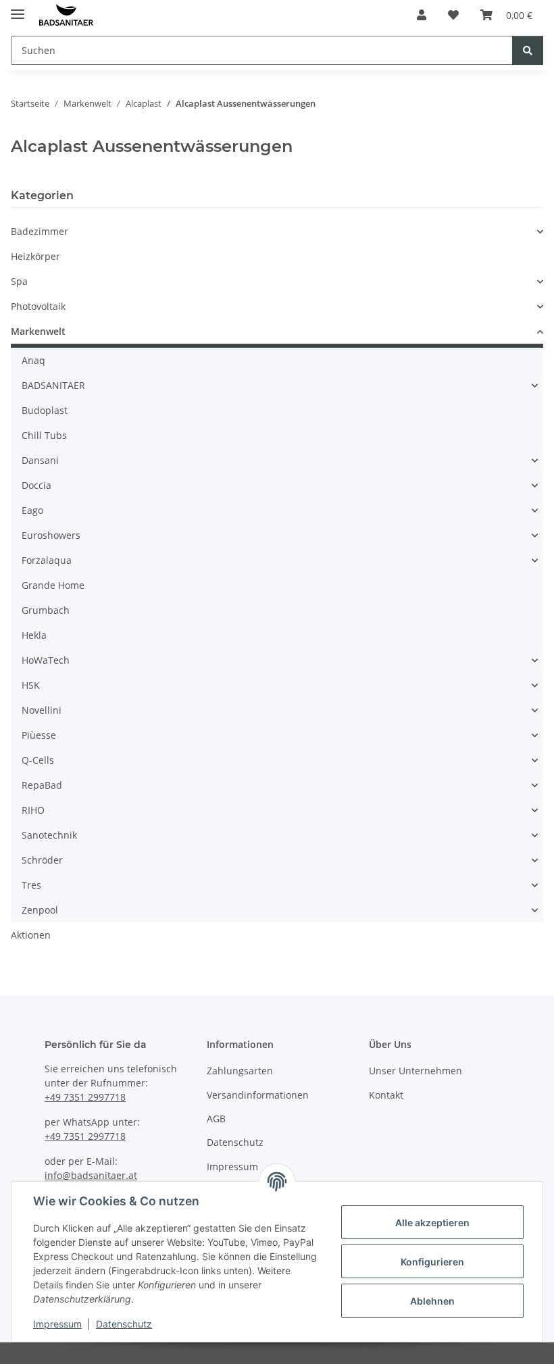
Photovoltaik (38, 306)
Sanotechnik (49, 835)
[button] (421, 14)
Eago (32, 510)
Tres (31, 884)
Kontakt (386, 1094)
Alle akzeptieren (432, 1222)
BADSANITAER (53, 385)
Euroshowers (51, 535)
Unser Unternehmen (415, 1070)
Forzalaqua (47, 560)
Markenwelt (38, 331)
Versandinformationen (258, 1094)
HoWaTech (46, 660)
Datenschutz (124, 1324)
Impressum (57, 1324)
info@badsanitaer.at (91, 1175)
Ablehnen (432, 1301)
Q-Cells (38, 760)
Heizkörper (35, 256)
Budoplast (45, 410)
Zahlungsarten (240, 1070)
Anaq (33, 360)
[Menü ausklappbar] (17, 8)
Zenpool (40, 909)
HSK (31, 685)
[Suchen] (527, 50)
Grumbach (46, 610)
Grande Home (53, 585)
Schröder (42, 860)
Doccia (36, 485)
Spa (19, 281)
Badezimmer (39, 231)
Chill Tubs (44, 435)
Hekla (34, 635)
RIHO (33, 810)
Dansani (40, 460)
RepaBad (42, 785)
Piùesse (39, 735)
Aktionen (31, 934)
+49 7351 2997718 (85, 1097)
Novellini (41, 710)
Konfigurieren (432, 1261)
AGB (216, 1118)
